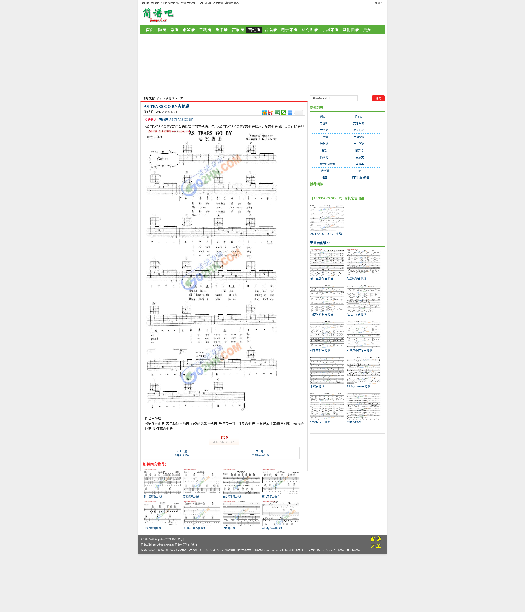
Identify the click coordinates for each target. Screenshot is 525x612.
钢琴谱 (189, 30)
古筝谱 (238, 30)
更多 (367, 30)
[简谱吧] (161, 15)
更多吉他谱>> (320, 243)
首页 (150, 30)
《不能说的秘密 (362, 177)
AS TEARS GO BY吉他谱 (167, 106)
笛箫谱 (221, 30)
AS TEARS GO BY (181, 119)
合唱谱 (271, 30)
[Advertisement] (262, 64)
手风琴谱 (330, 30)
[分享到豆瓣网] (277, 112)
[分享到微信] (283, 112)
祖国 (327, 177)
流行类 (327, 143)
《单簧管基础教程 (327, 164)
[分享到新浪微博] (271, 112)
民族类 (362, 157)
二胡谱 (205, 30)
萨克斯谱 (309, 30)
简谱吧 (378, 3)
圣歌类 (362, 164)
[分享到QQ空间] (264, 112)
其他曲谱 (350, 30)
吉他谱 (254, 30)
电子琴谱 (289, 30)
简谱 (162, 30)
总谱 (174, 30)
